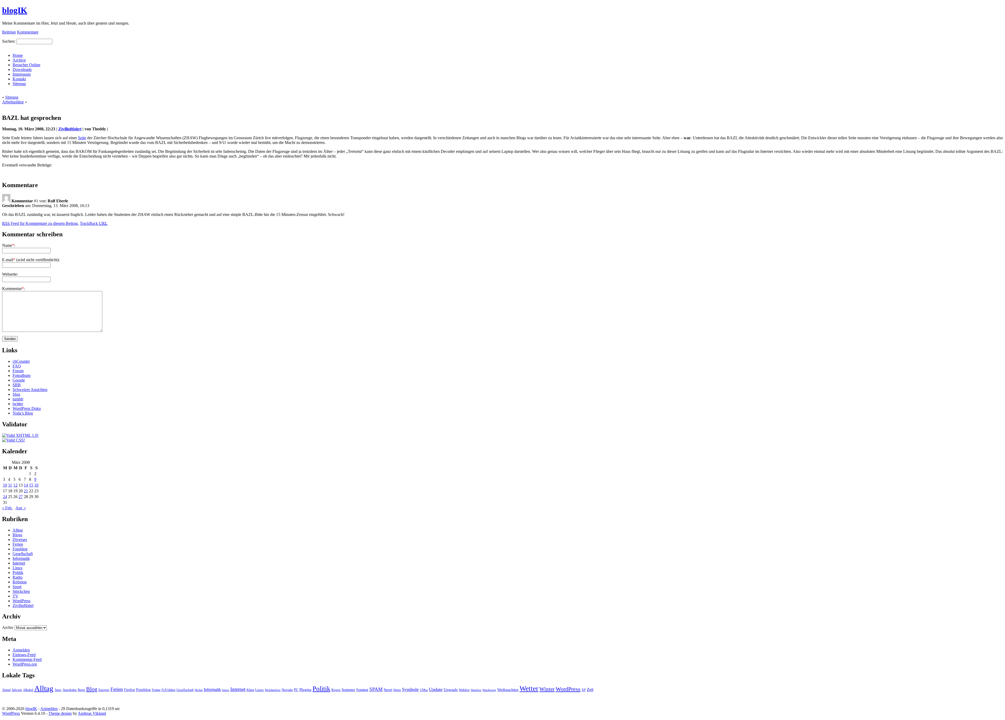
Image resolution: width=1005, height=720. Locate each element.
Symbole (410, 689)
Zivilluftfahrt (69, 129)
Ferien (18, 544)
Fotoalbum (21, 375)
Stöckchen (21, 591)
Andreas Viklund (92, 713)
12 (15, 485)
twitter (18, 403)
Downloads (22, 69)
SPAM (376, 689)
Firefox (129, 690)
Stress (397, 690)
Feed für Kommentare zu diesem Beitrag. (40, 223)
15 (31, 485)
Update (436, 689)
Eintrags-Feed (24, 654)
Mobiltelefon (273, 690)
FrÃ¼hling (168, 690)
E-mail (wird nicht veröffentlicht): (31, 260)
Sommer (348, 690)
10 (5, 485)
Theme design (60, 713)
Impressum (22, 74)
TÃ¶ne (424, 690)
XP (584, 690)
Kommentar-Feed (27, 659)
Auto (58, 690)
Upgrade (451, 690)
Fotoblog (20, 549)
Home (18, 55)
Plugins (305, 689)
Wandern (476, 690)
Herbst (199, 690)
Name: (8, 245)
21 (26, 491)
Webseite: (10, 274)
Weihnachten (507, 690)
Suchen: (8, 41)
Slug (16, 394)
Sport (17, 586)
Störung (11, 97)
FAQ (17, 366)
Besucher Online (26, 65)
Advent (17, 690)
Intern (225, 690)
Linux (18, 568)
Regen (335, 690)
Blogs (17, 535)
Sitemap (19, 83)
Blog (91, 689)
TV (15, 596)
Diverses (20, 539)
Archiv (8, 627)
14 (26, 485)
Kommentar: (13, 288)
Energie (103, 690)
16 (36, 485)
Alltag (18, 530)
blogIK (14, 10)
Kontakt (19, 79)
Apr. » (20, 508)
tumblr (18, 399)
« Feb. (7, 508)
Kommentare (27, 32)
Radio (18, 577)
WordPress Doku (27, 408)
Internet (19, 563)
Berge (81, 690)
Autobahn (70, 690)
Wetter (529, 689)
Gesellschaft (23, 553)
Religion (20, 582)
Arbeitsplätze (13, 102)
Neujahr (287, 690)
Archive (19, 60)
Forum (18, 371)
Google (19, 380)
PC (296, 690)
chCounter (21, 361)
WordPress (21, 601)
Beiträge (9, 32)
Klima (250, 690)
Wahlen (464, 690)
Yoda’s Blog (23, 413)
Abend (6, 690)
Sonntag (362, 690)
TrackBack (94, 223)
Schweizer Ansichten (30, 389)
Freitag (156, 690)
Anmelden (21, 650)
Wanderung (489, 690)
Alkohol (28, 690)
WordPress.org (25, 664)
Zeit (590, 689)
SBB (17, 385)
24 (5, 496)
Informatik (21, 558)
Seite (82, 138)
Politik (18, 572)
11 (10, 485)
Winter (547, 689)
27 (21, 496)
